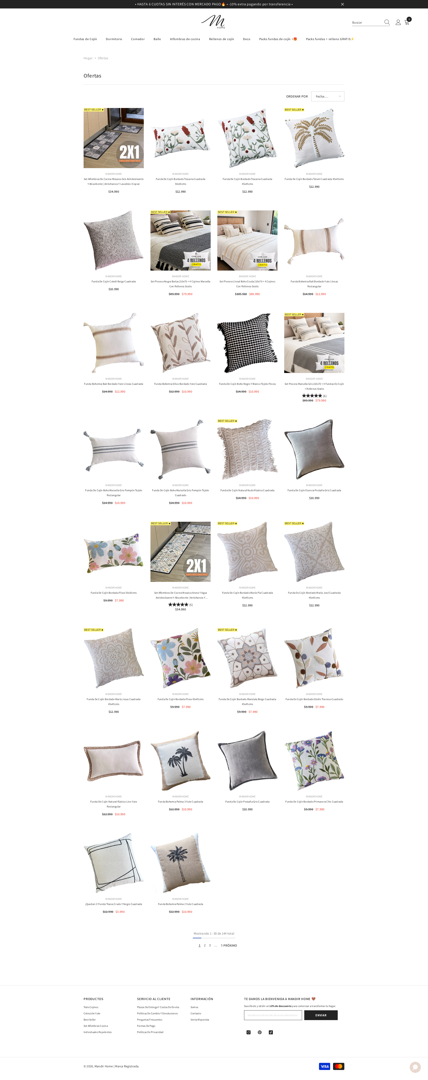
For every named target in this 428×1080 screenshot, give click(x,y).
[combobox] (367, 22)
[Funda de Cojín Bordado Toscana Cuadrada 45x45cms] (247, 138)
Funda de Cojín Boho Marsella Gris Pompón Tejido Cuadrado (180, 493)
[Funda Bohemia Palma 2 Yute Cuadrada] (180, 863)
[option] (214, 4)
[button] (327, 96)
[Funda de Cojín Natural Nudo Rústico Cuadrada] (247, 449)
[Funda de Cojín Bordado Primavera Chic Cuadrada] (314, 761)
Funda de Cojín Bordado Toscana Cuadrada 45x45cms (247, 181)
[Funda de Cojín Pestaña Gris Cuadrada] (247, 761)
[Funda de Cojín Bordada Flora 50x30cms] (114, 552)
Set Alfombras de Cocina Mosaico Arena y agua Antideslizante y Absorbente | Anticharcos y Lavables (180, 595)
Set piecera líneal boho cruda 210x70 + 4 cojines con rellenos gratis (247, 284)
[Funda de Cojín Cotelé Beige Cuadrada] (114, 240)
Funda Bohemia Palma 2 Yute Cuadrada (180, 904)
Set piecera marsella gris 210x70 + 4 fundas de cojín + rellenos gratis (314, 386)
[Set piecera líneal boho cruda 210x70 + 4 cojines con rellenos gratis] (247, 240)
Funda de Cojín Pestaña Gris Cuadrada (247, 801)
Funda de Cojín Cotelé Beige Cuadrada (114, 281)
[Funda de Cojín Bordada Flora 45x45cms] (180, 658)
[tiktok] (270, 1032)
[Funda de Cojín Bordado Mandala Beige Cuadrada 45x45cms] (247, 658)
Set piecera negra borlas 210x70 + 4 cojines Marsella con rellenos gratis (180, 284)
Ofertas (103, 58)
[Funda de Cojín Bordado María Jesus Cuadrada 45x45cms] (114, 658)
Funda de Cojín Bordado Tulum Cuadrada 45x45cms (314, 179)
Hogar (88, 58)
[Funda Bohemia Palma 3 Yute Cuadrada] (180, 761)
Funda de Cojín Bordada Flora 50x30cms (114, 592)
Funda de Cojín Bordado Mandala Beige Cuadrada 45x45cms (247, 701)
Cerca (342, 4)
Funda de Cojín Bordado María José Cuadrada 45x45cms (314, 595)
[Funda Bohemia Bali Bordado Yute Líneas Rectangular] (314, 240)
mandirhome (113, 173)
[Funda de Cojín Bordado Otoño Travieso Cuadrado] (314, 658)
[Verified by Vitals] (32, 1070)
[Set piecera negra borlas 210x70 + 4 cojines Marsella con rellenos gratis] (180, 240)
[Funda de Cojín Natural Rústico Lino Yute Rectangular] (114, 761)
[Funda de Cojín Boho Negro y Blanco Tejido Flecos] (247, 343)
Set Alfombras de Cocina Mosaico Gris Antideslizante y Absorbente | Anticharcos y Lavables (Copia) (114, 181)
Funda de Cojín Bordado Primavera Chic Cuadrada (314, 801)
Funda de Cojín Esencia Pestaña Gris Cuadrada (314, 490)
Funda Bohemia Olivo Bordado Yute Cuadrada (180, 383)
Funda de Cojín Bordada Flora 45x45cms (181, 699)
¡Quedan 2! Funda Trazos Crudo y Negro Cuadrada (113, 904)
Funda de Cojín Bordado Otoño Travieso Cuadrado (314, 699)
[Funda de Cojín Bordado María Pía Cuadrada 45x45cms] (247, 552)
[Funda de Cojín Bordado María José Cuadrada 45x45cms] (314, 552)
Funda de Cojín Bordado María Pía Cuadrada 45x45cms (247, 595)
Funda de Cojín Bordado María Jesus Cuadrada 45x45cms (113, 701)
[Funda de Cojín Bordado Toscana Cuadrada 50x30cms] (180, 138)
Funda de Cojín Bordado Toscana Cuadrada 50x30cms (180, 181)
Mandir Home (180, 276)
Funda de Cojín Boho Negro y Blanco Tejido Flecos (247, 383)
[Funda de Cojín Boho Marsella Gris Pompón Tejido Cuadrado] (180, 449)
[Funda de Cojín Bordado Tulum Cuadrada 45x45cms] (314, 138)
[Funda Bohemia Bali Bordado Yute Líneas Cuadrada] (114, 343)
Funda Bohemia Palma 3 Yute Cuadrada (180, 801)
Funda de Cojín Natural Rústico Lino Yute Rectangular (113, 804)
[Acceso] (398, 22)
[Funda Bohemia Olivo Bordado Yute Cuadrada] (180, 343)
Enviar (320, 1015)
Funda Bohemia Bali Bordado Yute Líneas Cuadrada (113, 383)
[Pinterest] (259, 1032)
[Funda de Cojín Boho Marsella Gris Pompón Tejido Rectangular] (114, 449)
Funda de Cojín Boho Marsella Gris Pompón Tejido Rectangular (113, 493)
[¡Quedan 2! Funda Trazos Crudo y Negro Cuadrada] (114, 863)
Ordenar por (297, 96)
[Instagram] (248, 1032)
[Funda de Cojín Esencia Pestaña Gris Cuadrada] (314, 449)
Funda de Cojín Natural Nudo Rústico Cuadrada (247, 490)
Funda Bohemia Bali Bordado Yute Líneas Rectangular (314, 284)
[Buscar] (371, 22)
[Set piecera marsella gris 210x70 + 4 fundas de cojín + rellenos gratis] (314, 343)
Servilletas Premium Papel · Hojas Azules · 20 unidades (56, 1063)
